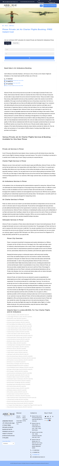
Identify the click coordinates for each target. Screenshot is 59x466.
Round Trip (15, 43)
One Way (8, 43)
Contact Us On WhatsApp (50, 5)
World (6, 25)
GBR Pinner (11, 25)
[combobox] (8, 443)
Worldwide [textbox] (5, 443)
